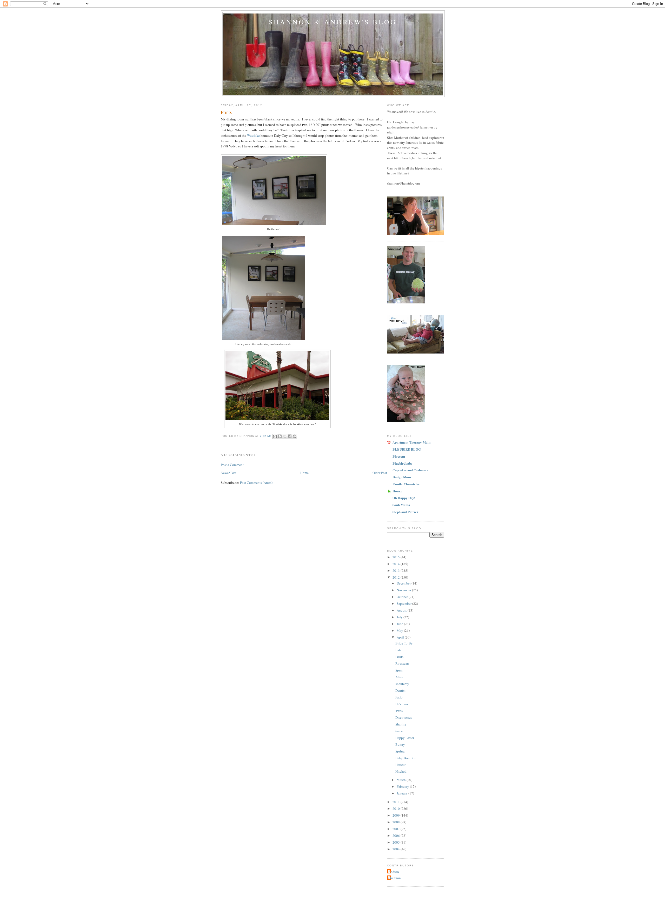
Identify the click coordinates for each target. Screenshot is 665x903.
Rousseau (402, 663)
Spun (399, 670)
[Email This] (274, 436)
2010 (397, 808)
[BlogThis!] (279, 436)
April (401, 637)
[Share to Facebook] (289, 436)
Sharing (400, 724)
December (404, 583)
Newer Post (228, 472)
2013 (397, 570)
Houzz (397, 490)
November (404, 590)
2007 (397, 828)
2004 (397, 849)
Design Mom (402, 476)
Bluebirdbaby (403, 463)
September (404, 603)
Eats (398, 650)
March (402, 779)
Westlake (253, 135)
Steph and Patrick (405, 511)
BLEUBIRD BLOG (407, 449)
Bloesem (399, 456)
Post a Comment (232, 464)
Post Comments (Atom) (256, 482)
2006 (397, 835)
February (403, 786)
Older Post (380, 472)
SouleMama (401, 504)
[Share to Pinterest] (294, 436)
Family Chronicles (406, 483)
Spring (400, 751)
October (403, 596)
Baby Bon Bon (405, 758)
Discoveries (403, 717)
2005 (397, 842)
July (400, 617)
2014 (397, 563)
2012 (397, 577)
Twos (399, 710)
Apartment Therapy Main (411, 442)
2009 (397, 815)
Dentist (400, 690)
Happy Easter (404, 737)
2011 (397, 801)
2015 (397, 557)
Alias (399, 677)
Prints (399, 656)
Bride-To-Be (404, 643)
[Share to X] (284, 436)
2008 (397, 822)
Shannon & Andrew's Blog (333, 21)
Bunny (400, 744)
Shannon (394, 877)
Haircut (400, 764)
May (400, 630)
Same (399, 731)
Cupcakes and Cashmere (410, 469)
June (400, 623)
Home (304, 472)
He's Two (401, 704)
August (402, 610)
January (402, 793)
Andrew (393, 871)
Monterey (402, 683)
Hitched (401, 771)
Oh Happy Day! (404, 497)
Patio (399, 697)
